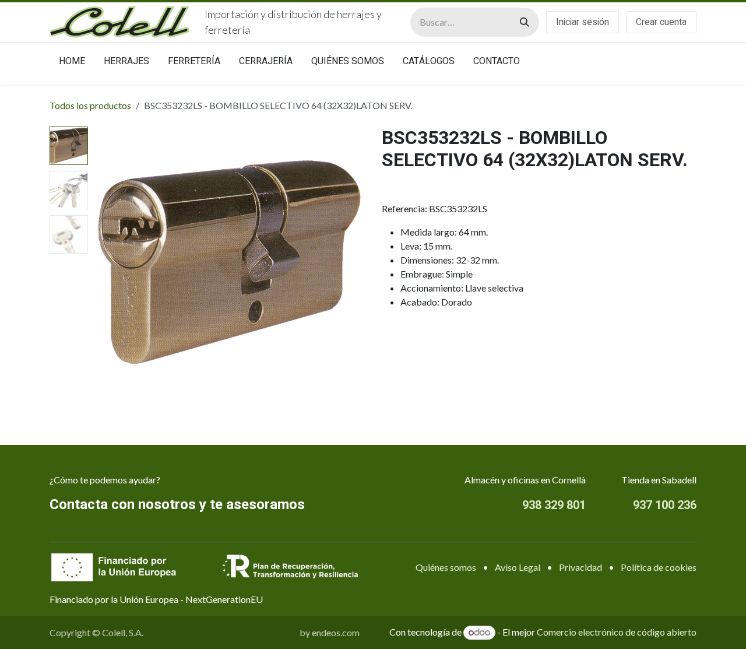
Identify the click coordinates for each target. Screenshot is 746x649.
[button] (106, 262)
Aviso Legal (517, 567)
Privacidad (580, 567)
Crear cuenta (661, 22)
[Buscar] (524, 22)
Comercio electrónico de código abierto (616, 631)
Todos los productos (90, 105)
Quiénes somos (446, 567)
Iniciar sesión (582, 22)
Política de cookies (658, 567)
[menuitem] (72, 63)
